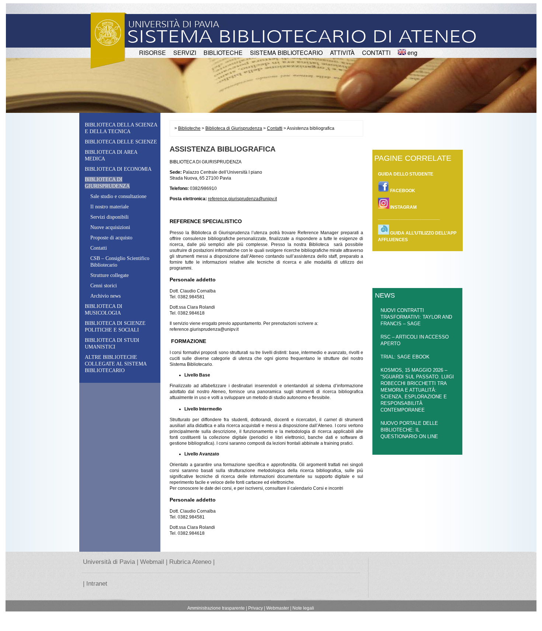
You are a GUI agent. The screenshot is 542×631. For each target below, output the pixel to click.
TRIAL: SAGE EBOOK (405, 357)
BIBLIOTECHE (223, 52)
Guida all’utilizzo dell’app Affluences (417, 236)
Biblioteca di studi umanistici (112, 343)
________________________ (409, 217)
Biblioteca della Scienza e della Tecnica (121, 128)
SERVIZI (184, 52)
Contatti (274, 128)
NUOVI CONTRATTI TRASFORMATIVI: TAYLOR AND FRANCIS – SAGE (416, 317)
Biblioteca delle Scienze (121, 142)
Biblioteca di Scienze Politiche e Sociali (115, 326)
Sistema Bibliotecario (286, 52)
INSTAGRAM (403, 207)
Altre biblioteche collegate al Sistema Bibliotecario (115, 363)
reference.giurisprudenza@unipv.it (242, 198)
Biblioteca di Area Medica (111, 155)
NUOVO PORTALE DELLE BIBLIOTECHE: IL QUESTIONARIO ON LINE (409, 429)
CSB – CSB (119, 262)
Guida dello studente (405, 174)
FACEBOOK (402, 190)
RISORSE (152, 52)
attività (342, 52)
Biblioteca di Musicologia (103, 310)
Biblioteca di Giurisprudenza (233, 128)
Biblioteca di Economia (118, 169)
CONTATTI (376, 52)
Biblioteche (189, 128)
